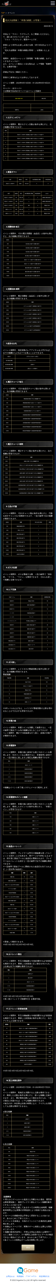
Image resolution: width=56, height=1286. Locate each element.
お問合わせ (10, 1276)
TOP (3, 13)
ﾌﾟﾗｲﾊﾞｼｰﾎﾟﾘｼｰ (31, 1276)
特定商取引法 (44, 1276)
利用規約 (20, 1276)
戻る (28, 1247)
